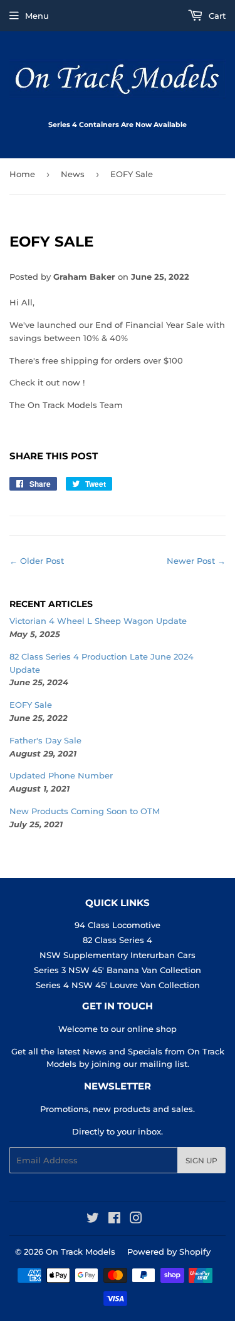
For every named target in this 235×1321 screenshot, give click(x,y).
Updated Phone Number (61, 775)
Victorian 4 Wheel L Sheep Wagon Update (98, 621)
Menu (37, 16)
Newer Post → (196, 561)
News (73, 174)
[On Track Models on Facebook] (114, 1220)
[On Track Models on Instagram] (136, 1220)
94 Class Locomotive (117, 925)
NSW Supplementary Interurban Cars (117, 955)
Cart (216, 16)
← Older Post (36, 561)
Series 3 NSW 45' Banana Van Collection (117, 970)
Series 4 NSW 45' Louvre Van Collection (118, 985)
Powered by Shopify (169, 1252)
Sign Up (201, 1160)
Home (22, 174)
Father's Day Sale (45, 740)
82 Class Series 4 (117, 940)
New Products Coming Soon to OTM (84, 811)
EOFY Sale (30, 705)
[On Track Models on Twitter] (92, 1220)
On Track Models (80, 1252)
